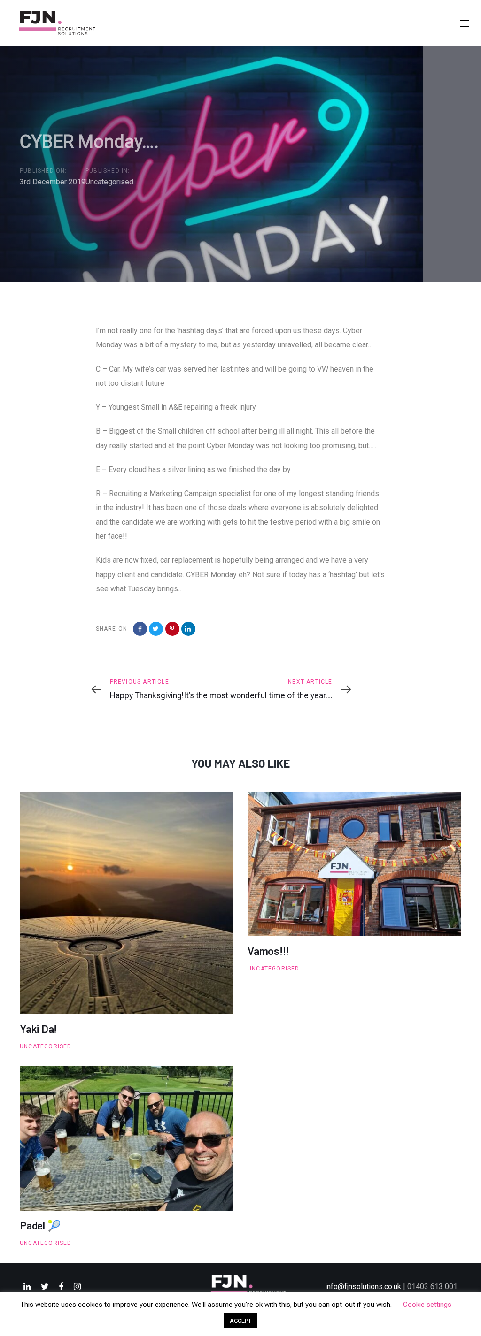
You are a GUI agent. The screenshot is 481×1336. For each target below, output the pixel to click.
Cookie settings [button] (427, 1304)
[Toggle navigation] (464, 23)
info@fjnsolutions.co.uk (363, 1286)
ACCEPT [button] (240, 1320)
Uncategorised (109, 181)
